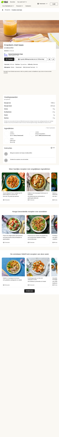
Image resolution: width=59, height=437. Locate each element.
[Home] (2, 10)
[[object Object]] (49, 59)
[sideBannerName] (29, 84)
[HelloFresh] (4, 2)
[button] (43, 4)
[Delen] (53, 59)
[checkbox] (4, 50)
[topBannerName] (29, 16)
